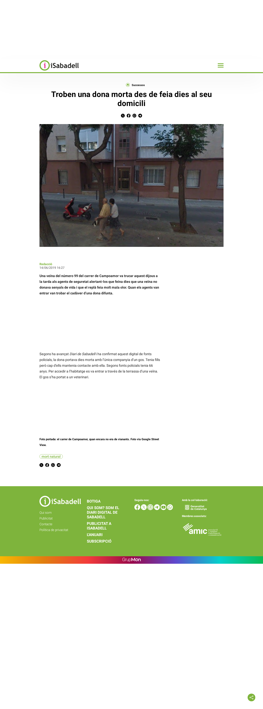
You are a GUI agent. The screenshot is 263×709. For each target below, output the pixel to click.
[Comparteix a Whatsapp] (134, 116)
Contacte (45, 524)
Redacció (45, 264)
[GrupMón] (131, 560)
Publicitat (46, 518)
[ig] (150, 509)
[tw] (144, 509)
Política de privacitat (53, 530)
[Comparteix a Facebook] (129, 116)
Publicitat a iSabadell (99, 525)
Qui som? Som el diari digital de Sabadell (103, 512)
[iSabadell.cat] (39, 71)
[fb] (137, 509)
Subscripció (99, 541)
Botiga (94, 501)
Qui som (45, 512)
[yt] (164, 509)
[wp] (170, 509)
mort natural (51, 456)
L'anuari (95, 534)
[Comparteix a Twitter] (123, 116)
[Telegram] (157, 509)
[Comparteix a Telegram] (140, 116)
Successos (138, 85)
